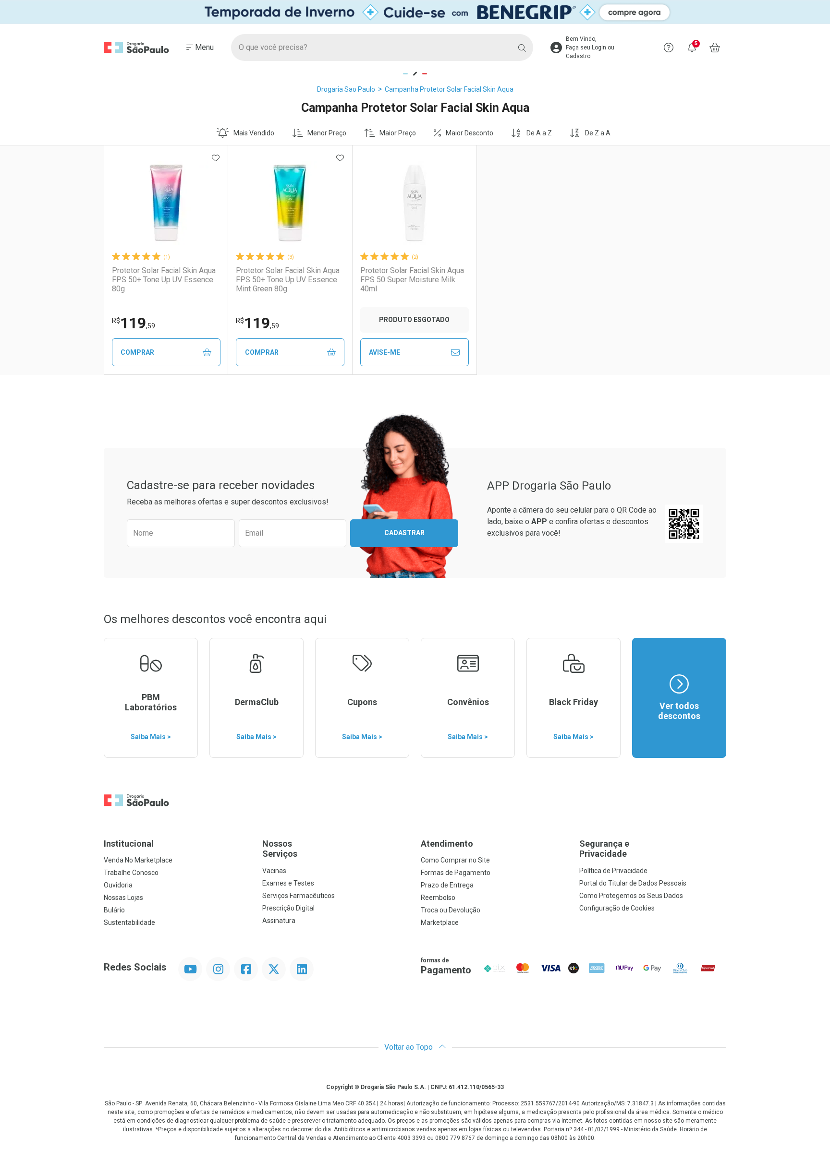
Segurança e (604, 849)
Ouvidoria (118, 885)
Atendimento (447, 844)
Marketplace (440, 922)
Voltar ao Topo (409, 1047)
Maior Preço (397, 133)
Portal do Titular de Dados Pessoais (632, 883)
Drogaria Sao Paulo (346, 89)
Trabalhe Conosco (131, 872)
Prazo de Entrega (447, 885)
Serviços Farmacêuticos (298, 895)
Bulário (114, 910)
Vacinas (274, 870)
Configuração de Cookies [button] (617, 908)
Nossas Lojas (123, 897)
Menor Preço (326, 133)
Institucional (129, 844)
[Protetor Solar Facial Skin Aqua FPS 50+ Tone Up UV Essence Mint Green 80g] (290, 203)
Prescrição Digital (288, 908)
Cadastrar (404, 533)
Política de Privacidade (613, 870)
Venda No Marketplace (138, 860)
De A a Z (539, 133)
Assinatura (278, 920)
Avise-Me (384, 352)
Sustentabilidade (129, 922)
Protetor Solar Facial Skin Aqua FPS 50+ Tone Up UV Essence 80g (164, 279)
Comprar (137, 352)
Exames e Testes (288, 883)
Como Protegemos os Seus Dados (631, 895)
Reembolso (438, 897)
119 (133, 323)
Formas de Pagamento (455, 872)
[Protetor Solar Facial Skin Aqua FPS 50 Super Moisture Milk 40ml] (414, 203)
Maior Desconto (469, 133)
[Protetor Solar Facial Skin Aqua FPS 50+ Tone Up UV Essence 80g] (166, 203)
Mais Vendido (253, 133)
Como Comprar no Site (455, 860)
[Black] (415, 12)
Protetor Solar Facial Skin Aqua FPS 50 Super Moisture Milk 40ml (412, 279)
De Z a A (597, 133)
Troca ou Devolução (450, 910)
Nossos (279, 849)
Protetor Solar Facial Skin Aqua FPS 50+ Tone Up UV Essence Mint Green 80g (288, 279)
